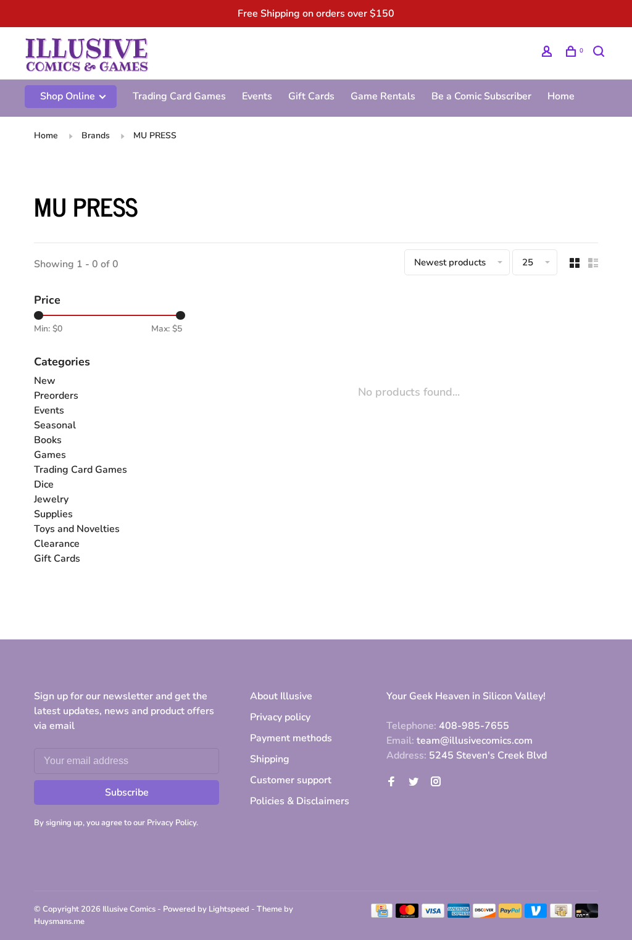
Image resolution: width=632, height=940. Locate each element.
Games (50, 455)
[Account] (548, 53)
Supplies (53, 514)
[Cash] (561, 914)
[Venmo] (536, 914)
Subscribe (127, 792)
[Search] (600, 53)
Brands (95, 135)
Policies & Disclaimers (299, 801)
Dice (44, 484)
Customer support (290, 780)
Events (257, 96)
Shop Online (69, 96)
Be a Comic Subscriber (481, 96)
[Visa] (433, 914)
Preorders (56, 395)
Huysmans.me (59, 921)
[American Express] (458, 914)
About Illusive (281, 696)
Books (48, 440)
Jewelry (51, 499)
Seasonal (55, 425)
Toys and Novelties (77, 529)
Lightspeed (229, 909)
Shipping (269, 759)
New (45, 381)
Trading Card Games (179, 96)
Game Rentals (383, 96)
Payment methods (291, 738)
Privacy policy (280, 717)
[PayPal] (510, 914)
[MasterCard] (407, 914)
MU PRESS (155, 135)
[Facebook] (391, 782)
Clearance (57, 544)
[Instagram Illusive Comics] (436, 782)
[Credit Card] (382, 914)
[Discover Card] (484, 914)
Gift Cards (311, 96)
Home (561, 96)
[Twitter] (413, 782)
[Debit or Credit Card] (586, 914)
